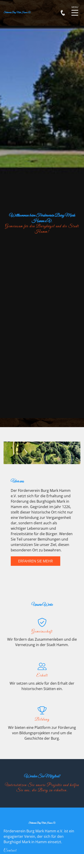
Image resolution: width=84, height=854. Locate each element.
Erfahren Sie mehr (35, 561)
